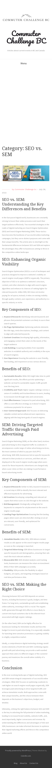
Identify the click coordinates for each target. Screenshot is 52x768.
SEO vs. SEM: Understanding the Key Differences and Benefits (24, 204)
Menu (24, 63)
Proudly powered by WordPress (18, 750)
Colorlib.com (26, 756)
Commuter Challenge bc (26, 189)
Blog (15, 763)
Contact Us (33, 763)
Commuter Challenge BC (26, 37)
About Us (23, 763)
